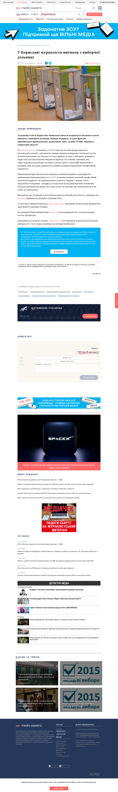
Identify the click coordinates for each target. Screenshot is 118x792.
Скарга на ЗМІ (94, 14)
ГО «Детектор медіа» (107, 2)
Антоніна (92, 2)
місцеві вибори (24, 296)
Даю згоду (59, 788)
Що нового (22, 14)
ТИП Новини (23, 292)
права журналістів (37, 292)
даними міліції (27, 150)
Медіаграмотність (26, 19)
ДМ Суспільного (37, 2)
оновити (94, 348)
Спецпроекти (48, 14)
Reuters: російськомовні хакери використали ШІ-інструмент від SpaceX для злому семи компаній (55, 484)
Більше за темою (28, 657)
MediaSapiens (22, 2)
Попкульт (70, 19)
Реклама (59, 729)
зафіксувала (54, 220)
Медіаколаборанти (84, 19)
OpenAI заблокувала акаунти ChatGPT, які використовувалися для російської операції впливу (54, 493)
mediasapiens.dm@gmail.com (89, 735)
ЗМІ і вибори (76, 292)
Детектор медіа (8, 2)
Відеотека (59, 750)
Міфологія (40, 19)
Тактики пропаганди (55, 19)
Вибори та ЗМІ (60, 752)
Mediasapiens (60, 743)
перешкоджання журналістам (58, 292)
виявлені (53, 212)
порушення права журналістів (43, 296)
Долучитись (59, 251)
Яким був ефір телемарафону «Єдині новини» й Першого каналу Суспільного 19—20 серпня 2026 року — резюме (58, 552)
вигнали (22, 198)
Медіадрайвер (80, 2)
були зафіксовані (56, 203)
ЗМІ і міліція (88, 292)
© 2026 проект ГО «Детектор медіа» (87, 733)
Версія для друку (94, 63)
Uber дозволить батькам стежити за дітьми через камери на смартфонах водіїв (48, 498)
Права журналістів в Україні (30, 45)
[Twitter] (50, 63)
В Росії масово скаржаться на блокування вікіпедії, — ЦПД (40, 480)
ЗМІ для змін (51, 2)
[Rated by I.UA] (54, 767)
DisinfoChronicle (65, 2)
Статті (34, 14)
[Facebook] (46, 63)
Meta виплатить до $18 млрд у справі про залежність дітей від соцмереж (46, 489)
